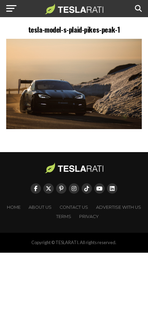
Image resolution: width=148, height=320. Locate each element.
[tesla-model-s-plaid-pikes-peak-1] (74, 127)
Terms (63, 216)
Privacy (89, 216)
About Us (40, 207)
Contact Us (74, 207)
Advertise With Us (118, 207)
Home (14, 207)
